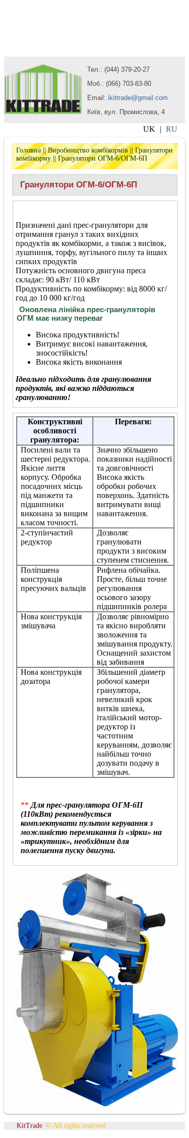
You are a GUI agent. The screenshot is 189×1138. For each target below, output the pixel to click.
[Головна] (43, 112)
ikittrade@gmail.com (138, 98)
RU (171, 129)
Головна (28, 150)
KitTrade (29, 1125)
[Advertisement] (84, 29)
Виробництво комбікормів (88, 150)
